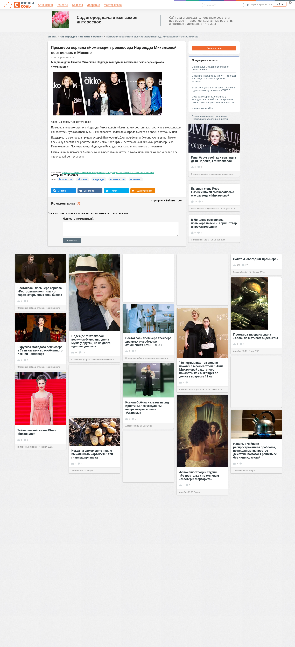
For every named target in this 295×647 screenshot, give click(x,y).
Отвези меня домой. (86, 614)
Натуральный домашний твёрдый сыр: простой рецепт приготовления (39, 550)
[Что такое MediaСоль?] (290, 2)
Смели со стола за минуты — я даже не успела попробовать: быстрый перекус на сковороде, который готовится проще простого (93, 519)
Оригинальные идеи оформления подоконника (210, 68)
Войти (280, 4)
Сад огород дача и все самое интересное (107, 19)
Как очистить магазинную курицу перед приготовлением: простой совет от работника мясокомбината (255, 515)
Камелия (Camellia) (203, 108)
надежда (98, 179)
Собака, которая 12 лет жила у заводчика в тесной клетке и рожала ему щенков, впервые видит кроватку (213, 99)
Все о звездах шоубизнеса (204, 208)
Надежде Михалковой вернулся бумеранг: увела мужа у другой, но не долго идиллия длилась (90, 341)
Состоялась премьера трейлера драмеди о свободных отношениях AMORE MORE (148, 341)
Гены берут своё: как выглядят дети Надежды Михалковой (213, 159)
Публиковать (72, 240)
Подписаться (214, 48)
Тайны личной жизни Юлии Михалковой (36, 431)
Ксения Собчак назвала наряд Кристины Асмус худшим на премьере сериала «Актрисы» (147, 407)
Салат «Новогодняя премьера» (255, 259)
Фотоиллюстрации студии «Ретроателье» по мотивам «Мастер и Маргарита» (199, 475)
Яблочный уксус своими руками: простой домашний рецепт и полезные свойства (146, 570)
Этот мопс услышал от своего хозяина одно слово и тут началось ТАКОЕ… (213, 89)
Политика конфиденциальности (210, 119)
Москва (82, 179)
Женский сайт (240, 272)
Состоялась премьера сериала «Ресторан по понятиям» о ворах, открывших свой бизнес (39, 291)
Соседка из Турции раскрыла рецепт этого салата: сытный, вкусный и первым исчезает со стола (39, 493)
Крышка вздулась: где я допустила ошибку (250, 571)
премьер (135, 179)
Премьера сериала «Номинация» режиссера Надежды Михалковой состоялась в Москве (152, 36)
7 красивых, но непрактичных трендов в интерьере (200, 590)
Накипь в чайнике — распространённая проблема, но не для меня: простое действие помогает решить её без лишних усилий (255, 450)
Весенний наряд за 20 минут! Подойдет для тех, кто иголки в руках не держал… (214, 78)
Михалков (65, 179)
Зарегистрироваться (261, 4)
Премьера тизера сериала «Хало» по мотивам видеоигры (255, 336)
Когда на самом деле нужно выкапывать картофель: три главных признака (92, 454)
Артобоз (237, 351)
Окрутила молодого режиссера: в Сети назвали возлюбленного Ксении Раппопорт (40, 350)
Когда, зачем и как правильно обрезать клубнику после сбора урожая (256, 625)
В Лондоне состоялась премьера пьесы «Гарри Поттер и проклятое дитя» (214, 223)
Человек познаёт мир (189, 605)
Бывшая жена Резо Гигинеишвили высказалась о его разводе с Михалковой (212, 192)
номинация (117, 179)
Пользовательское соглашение (209, 116)
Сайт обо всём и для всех (191, 389)
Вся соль (52, 36)
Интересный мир (199, 239)
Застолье (237, 470)
